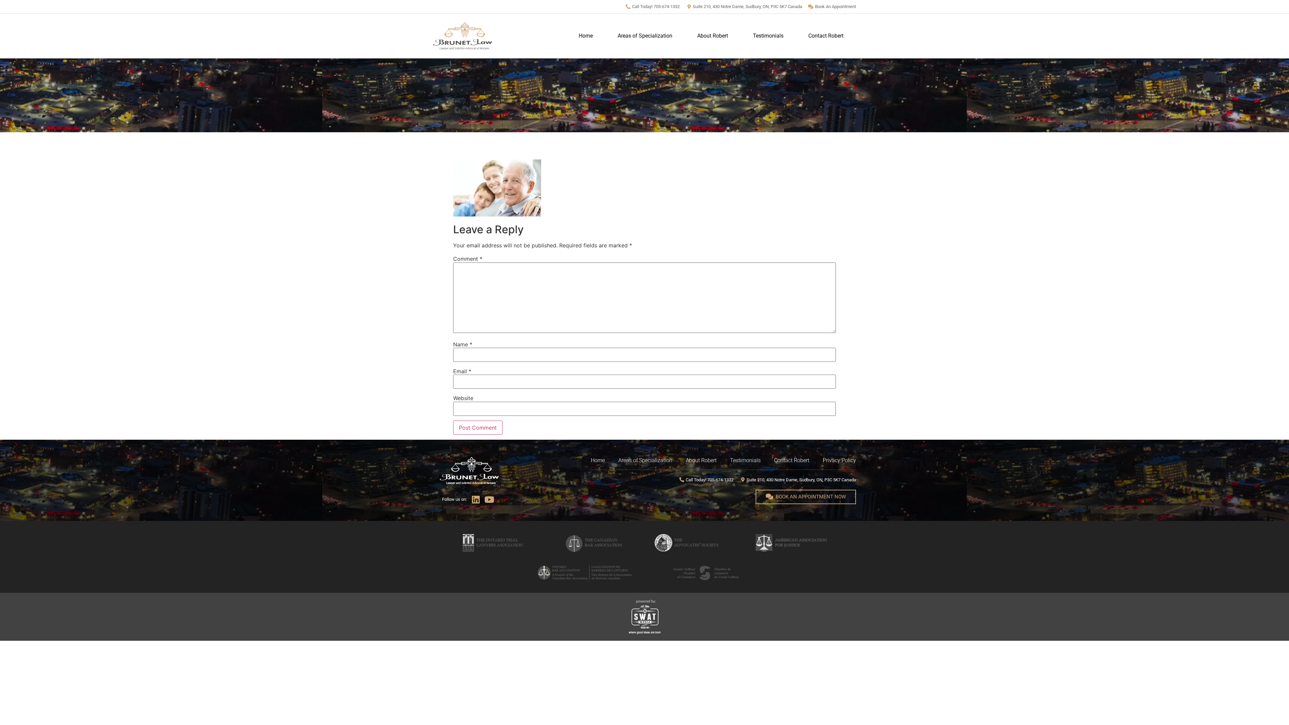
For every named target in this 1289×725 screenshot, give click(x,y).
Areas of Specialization (645, 36)
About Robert (712, 36)
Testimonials (768, 36)
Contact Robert (826, 36)
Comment (467, 258)
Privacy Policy (839, 460)
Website (463, 398)
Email (462, 371)
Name (462, 344)
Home (586, 36)
